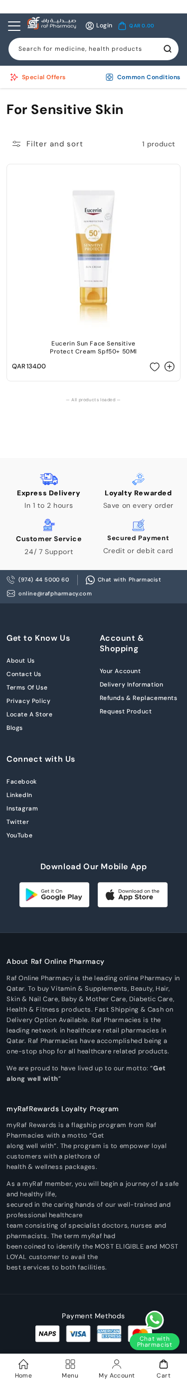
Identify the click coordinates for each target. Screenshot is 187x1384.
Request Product (126, 711)
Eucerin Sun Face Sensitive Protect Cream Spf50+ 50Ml (93, 347)
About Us (20, 661)
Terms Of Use (26, 688)
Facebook (21, 782)
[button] (136, 25)
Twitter (17, 822)
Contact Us (23, 674)
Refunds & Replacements (139, 698)
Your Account (120, 671)
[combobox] (93, 49)
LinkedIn (19, 795)
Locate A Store (29, 714)
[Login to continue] (155, 366)
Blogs (14, 728)
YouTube (19, 835)
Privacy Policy (28, 701)
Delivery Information (132, 685)
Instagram (22, 808)
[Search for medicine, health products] (168, 49)
